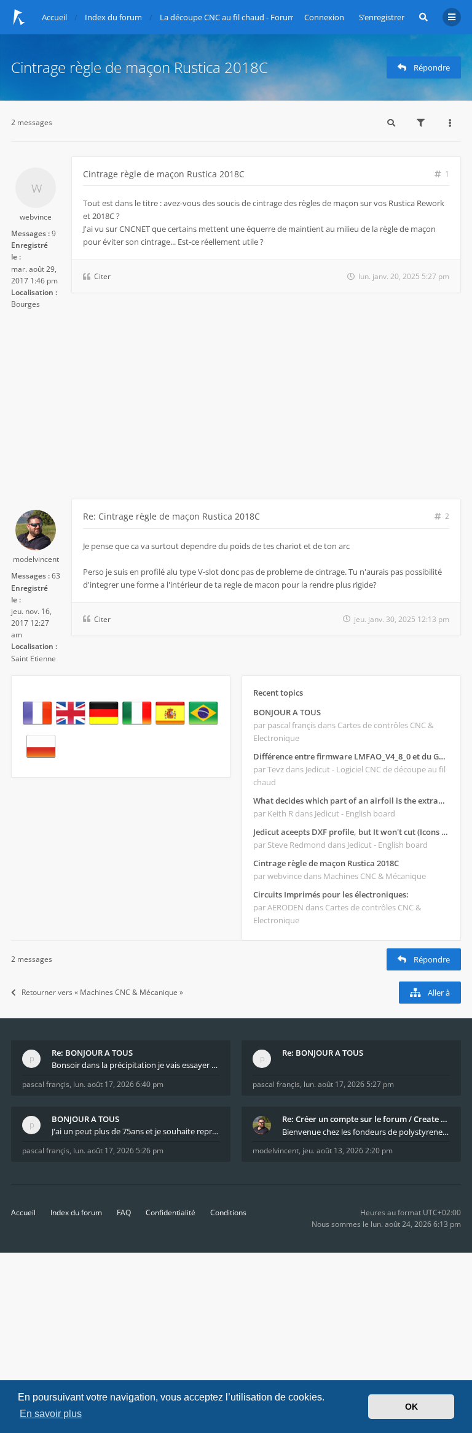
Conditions (228, 1212)
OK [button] (411, 1407)
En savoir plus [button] (51, 1413)
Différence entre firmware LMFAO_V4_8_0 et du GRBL (351, 756)
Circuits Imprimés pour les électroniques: (331, 894)
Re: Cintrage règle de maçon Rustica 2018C (171, 516)
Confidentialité (170, 1212)
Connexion (324, 17)
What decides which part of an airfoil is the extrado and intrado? (351, 800)
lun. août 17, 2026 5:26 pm (118, 1150)
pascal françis (45, 1084)
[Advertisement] (236, 407)
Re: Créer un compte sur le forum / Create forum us (366, 1118)
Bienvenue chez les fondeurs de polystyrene (363, 1131)
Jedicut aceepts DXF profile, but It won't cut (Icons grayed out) (351, 831)
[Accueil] (19, 17)
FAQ (124, 1212)
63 (56, 576)
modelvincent (36, 559)
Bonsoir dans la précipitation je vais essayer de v (135, 1064)
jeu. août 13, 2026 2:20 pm (347, 1150)
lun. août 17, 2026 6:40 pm (118, 1084)
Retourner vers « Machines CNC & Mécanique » (102, 992)
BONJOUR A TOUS (287, 712)
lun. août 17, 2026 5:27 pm (349, 1084)
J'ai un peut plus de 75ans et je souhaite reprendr (135, 1131)
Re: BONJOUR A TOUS (92, 1052)
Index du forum (76, 1212)
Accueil (23, 1212)
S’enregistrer (381, 17)
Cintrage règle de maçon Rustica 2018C (139, 67)
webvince (36, 217)
